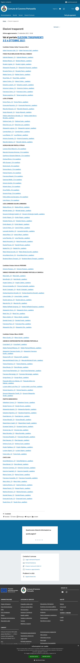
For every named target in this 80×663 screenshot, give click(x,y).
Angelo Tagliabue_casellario (24, 447)
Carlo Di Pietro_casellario (22, 228)
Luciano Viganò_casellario (23, 450)
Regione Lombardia (6, 2)
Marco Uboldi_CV (8, 317)
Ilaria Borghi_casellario (20, 279)
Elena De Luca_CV (8, 125)
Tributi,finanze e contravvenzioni (49, 609)
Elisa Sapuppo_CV (8, 440)
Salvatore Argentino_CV (10, 413)
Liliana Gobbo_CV (8, 296)
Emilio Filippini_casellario (22, 217)
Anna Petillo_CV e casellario (11, 190)
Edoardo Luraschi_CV (9, 85)
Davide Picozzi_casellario (22, 245)
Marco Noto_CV (7, 481)
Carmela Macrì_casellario (22, 132)
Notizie (62, 604)
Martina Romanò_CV (9, 492)
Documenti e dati (5, 621)
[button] (40, 660)
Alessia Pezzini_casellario (22, 488)
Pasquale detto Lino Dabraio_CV (12, 381)
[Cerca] (77, 9)
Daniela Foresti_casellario (23, 320)
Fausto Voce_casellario (20, 502)
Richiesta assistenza (26, 641)
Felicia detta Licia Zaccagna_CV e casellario (15, 197)
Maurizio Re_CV (7, 303)
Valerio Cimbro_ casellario (22, 81)
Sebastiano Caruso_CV (9, 402)
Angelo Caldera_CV (8, 283)
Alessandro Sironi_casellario (25, 310)
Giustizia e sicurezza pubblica (48, 607)
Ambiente (42, 612)
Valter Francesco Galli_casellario (28, 50)
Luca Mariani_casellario (21, 135)
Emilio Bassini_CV (8, 224)
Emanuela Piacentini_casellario (28, 105)
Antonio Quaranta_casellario (25, 138)
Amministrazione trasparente (48, 632)
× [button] (78, 645)
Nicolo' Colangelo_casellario (25, 289)
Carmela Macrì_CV (8, 132)
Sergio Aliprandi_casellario (23, 112)
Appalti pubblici (25, 615)
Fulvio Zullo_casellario (20, 454)
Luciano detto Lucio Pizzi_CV (11, 386)
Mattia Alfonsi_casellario (22, 207)
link (55, 653)
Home (4, 21)
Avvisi (61, 610)
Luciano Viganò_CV (8, 450)
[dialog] (40, 653)
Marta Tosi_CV (7, 313)
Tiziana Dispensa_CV (9, 364)
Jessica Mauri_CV (8, 235)
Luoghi (62, 617)
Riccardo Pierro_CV (8, 71)
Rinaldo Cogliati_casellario (23, 64)
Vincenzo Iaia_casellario (21, 430)
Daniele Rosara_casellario (23, 495)
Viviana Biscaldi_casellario (23, 420)
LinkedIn (36, 517)
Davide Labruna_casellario (23, 300)
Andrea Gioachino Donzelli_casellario (33, 293)
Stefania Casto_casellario (22, 121)
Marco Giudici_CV (8, 337)
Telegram (28, 517)
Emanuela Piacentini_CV (10, 105)
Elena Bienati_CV (8, 464)
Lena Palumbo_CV (8, 238)
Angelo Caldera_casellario (23, 283)
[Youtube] (59, 9)
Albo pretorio (43, 635)
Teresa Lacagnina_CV (9, 95)
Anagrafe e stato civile (26, 604)
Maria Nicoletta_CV (8, 433)
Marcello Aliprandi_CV (9, 109)
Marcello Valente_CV (9, 142)
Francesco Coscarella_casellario (28, 478)
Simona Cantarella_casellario (25, 286)
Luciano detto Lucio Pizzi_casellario (31, 386)
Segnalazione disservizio (27, 636)
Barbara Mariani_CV (9, 61)
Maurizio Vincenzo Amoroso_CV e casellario (16, 152)
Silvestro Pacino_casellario (24, 221)
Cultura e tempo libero (26, 607)
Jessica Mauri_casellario (21, 235)
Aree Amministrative (6, 607)
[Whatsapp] (63, 9)
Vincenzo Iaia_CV (8, 430)
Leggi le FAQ (24, 639)
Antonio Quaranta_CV (9, 138)
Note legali (43, 640)
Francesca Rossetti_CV (9, 437)
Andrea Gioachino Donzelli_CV (12, 293)
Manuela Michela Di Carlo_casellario (32, 360)
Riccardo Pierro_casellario (23, 71)
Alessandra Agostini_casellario (27, 409)
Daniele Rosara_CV (8, 495)
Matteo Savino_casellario (22, 74)
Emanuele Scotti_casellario (24, 499)
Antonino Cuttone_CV (9, 88)
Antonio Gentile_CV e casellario (12, 183)
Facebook (7, 517)
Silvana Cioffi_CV (8, 357)
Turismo (23, 621)
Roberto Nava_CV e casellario (11, 186)
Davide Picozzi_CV (8, 245)
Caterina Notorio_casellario (24, 485)
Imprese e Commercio (26, 612)
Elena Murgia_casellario (21, 367)
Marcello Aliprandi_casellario (25, 109)
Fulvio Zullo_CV (7, 454)
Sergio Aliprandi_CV (9, 112)
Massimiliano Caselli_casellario (27, 423)
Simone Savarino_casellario (25, 390)
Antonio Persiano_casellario (25, 269)
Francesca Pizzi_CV (8, 324)
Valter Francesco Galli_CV (10, 50)
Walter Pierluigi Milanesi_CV (11, 348)
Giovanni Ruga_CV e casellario (12, 193)
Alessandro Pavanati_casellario (28, 68)
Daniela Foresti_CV (8, 320)
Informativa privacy (45, 638)
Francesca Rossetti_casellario (26, 437)
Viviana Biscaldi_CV (8, 420)
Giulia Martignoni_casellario (25, 461)
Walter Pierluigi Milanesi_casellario (31, 348)
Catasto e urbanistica (26, 618)
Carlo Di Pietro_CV (8, 228)
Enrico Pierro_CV (8, 102)
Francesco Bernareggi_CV (10, 374)
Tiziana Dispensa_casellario (24, 364)
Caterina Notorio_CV (9, 485)
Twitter (14, 517)
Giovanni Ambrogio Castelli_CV (12, 214)
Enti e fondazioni (5, 612)
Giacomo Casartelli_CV (9, 471)
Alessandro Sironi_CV (9, 310)
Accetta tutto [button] (34, 656)
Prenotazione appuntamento (28, 633)
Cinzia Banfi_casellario (20, 344)
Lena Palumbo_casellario (22, 238)
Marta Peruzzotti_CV (9, 241)
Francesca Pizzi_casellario (23, 324)
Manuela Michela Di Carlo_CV (11, 360)
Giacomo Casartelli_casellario (26, 471)
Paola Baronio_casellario (22, 416)
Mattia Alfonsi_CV (8, 207)
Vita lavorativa (24, 610)
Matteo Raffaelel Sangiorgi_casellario (33, 307)
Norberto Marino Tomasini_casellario (33, 259)
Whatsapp (21, 517)
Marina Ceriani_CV (8, 474)
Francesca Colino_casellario (24, 92)
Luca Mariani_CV (8, 135)
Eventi (61, 620)
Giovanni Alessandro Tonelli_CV (12, 393)
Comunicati (63, 607)
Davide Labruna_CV (9, 300)
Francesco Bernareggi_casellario (28, 374)
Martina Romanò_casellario (24, 492)
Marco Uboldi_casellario (21, 317)
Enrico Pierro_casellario (21, 102)
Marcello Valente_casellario (24, 142)
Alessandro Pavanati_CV (10, 68)
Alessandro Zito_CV (9, 327)
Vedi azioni (56, 27)
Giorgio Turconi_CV (8, 406)
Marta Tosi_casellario (19, 313)
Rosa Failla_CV (7, 78)
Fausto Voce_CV (7, 502)
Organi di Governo (6, 604)
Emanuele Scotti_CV (9, 499)
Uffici (2, 610)
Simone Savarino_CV (9, 390)
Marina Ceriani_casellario (22, 474)
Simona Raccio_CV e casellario (12, 169)
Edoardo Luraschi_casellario (25, 85)
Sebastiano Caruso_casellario (26, 402)
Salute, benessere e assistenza (48, 615)
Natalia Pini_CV (7, 248)
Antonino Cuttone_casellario (25, 88)
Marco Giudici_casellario (22, 337)
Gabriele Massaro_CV (9, 57)
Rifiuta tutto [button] (46, 656)
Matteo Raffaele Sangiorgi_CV (12, 307)
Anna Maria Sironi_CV (9, 255)
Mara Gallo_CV (7, 276)
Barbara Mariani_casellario (24, 61)
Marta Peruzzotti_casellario (24, 241)
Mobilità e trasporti (26, 624)
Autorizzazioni (44, 618)
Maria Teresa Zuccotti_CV (10, 252)
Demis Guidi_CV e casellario (11, 166)
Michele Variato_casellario (23, 210)
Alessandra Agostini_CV (10, 409)
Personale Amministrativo (8, 618)
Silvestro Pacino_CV (9, 221)
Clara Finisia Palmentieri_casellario (31, 371)
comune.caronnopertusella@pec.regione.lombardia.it (15, 644)
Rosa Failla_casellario (19, 78)
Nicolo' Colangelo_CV (9, 289)
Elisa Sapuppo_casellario (22, 440)
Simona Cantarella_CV (9, 286)
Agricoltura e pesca (45, 621)
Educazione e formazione (47, 604)
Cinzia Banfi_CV (7, 344)
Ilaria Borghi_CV (7, 279)
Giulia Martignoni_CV (9, 461)
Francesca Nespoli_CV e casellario (13, 176)
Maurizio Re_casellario (20, 303)
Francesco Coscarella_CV (10, 478)
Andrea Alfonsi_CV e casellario (12, 159)
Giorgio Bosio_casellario (21, 377)
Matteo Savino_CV (8, 74)
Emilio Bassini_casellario (22, 224)
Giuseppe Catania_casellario (25, 426)
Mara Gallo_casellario (19, 276)
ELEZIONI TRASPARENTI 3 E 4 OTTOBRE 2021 (23, 38)
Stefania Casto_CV (8, 121)
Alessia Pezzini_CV (8, 488)
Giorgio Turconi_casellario (23, 406)
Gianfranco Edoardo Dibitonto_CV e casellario (16, 156)
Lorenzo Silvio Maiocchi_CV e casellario (14, 149)
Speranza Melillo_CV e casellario (12, 180)
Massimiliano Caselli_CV (10, 423)
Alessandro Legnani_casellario (27, 128)
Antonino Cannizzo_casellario (26, 468)
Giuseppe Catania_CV (9, 426)
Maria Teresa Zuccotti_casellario (28, 252)
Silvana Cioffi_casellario (21, 357)
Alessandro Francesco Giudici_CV (12, 351)
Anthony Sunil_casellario (22, 444)
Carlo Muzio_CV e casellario (11, 200)
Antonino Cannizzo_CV (9, 468)
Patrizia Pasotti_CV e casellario (12, 173)
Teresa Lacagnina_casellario (25, 95)
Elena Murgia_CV (8, 367)
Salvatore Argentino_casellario (27, 413)
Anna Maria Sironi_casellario (25, 255)
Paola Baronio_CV (8, 416)
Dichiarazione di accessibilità (47, 643)
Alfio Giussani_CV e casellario (11, 162)
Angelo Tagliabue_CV (9, 447)
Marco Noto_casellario (20, 481)
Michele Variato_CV (8, 210)
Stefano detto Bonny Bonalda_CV (13, 116)
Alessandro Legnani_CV (10, 128)
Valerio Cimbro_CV (8, 81)
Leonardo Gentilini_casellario (26, 231)
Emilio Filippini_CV (8, 217)
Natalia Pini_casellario (19, 248)
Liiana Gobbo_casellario (21, 296)
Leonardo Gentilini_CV (9, 231)
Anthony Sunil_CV (8, 444)
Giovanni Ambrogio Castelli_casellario (33, 214)
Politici (3, 615)
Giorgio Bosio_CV (8, 377)
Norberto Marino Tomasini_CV (12, 259)
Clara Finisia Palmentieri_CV (11, 371)
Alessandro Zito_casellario (23, 327)
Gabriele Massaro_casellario (25, 57)
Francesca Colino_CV (9, 92)
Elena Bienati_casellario (21, 464)
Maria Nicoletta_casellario (23, 433)
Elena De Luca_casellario (22, 125)
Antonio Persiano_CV (9, 269)
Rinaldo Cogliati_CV (8, 64)
